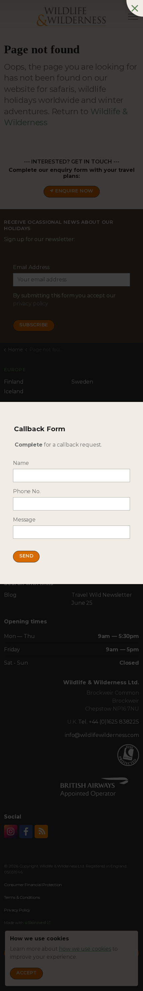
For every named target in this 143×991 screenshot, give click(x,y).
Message (24, 519)
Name (21, 463)
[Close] (134, 8)
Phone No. (27, 491)
